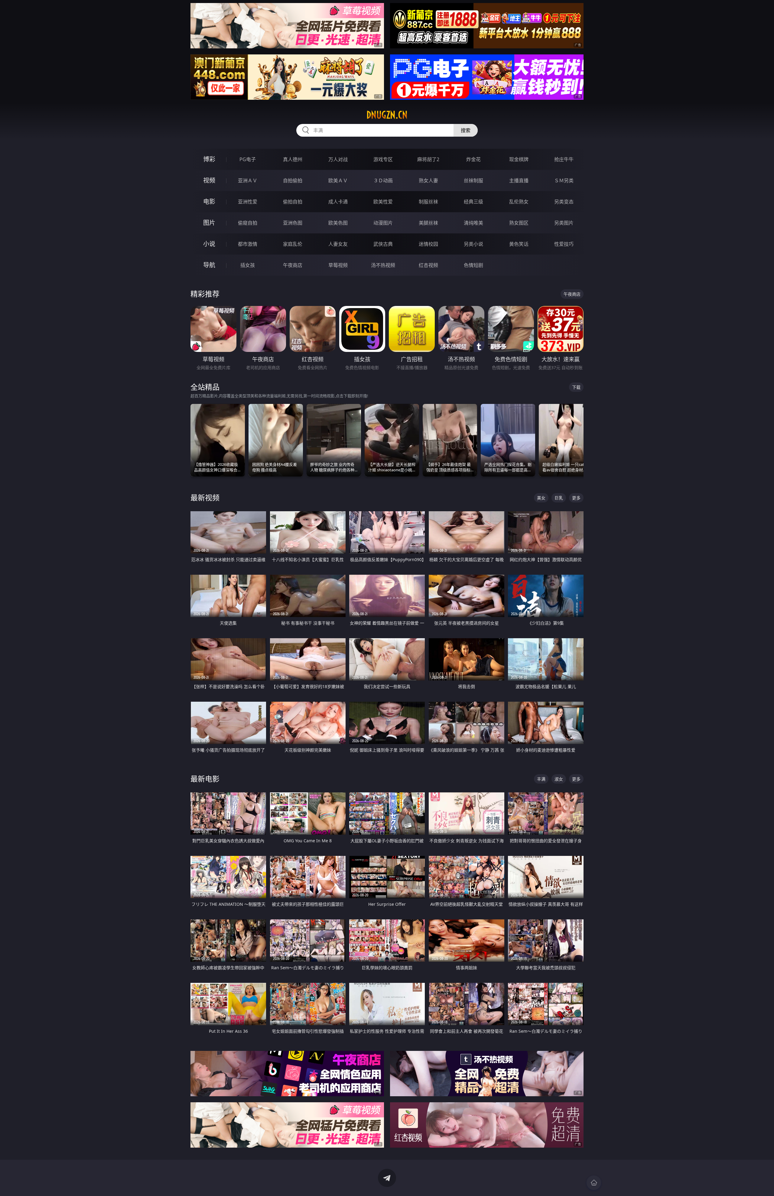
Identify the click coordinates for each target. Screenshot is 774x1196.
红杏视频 (428, 265)
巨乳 (558, 498)
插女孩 (247, 265)
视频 (209, 180)
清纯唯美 (473, 222)
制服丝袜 (428, 201)
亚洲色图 (292, 222)
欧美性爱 (383, 201)
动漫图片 (383, 222)
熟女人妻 (428, 180)
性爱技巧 (564, 244)
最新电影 (205, 779)
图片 (209, 223)
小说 (209, 244)
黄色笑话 (518, 244)
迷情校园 (428, 244)
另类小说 (473, 244)
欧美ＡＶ (338, 180)
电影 (209, 201)
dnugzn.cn (387, 115)
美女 (541, 498)
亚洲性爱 (247, 201)
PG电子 (247, 159)
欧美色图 (338, 222)
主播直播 (518, 180)
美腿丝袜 (428, 222)
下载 (576, 387)
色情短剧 (473, 265)
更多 (576, 498)
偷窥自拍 (247, 222)
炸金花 (473, 159)
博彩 (209, 159)
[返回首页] (594, 1182)
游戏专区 (383, 159)
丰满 (541, 779)
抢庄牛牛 (564, 159)
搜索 (465, 130)
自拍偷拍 (292, 180)
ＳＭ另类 (564, 180)
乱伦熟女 (518, 201)
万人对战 (338, 159)
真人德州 (292, 159)
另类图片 (564, 222)
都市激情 (247, 244)
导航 (209, 265)
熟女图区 (518, 222)
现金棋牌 (518, 159)
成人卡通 (338, 201)
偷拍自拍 (292, 201)
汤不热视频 (383, 265)
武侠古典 (383, 244)
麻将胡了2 (428, 159)
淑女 (558, 779)
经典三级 (473, 201)
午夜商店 (292, 265)
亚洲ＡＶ (247, 180)
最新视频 (205, 497)
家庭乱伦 (292, 244)
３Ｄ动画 (383, 180)
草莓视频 (338, 265)
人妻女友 (338, 244)
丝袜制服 (473, 180)
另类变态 (564, 201)
